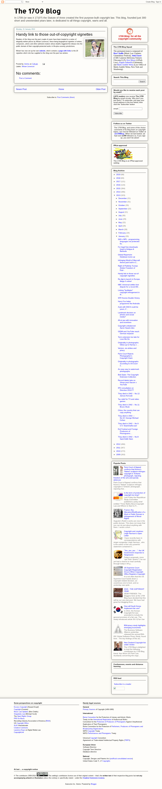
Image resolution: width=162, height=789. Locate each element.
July (120, 215)
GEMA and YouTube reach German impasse (128, 332)
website (42, 51)
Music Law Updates (21, 712)
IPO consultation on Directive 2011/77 (126, 389)
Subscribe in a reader (122, 684)
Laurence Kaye (19, 730)
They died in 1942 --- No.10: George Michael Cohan (128, 418)
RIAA (48, 721)
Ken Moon (131, 60)
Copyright (91, 731)
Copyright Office (23, 723)
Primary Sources (89, 709)
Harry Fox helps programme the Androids (129, 302)
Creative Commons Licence (93, 778)
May (120, 222)
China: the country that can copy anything (129, 411)
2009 (118, 454)
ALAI (16, 725)
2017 (118, 181)
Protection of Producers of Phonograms (111, 722)
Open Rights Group (24, 716)
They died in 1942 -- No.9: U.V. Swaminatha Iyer (128, 425)
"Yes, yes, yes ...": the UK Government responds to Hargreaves (134, 552)
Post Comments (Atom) (66, 97)
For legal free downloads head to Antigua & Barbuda (128, 249)
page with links (65, 51)
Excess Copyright (20, 707)
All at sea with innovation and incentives (128, 321)
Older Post (100, 89)
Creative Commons (21, 728)
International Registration (102, 719)
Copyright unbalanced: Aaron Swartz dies (127, 327)
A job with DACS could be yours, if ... (128, 308)
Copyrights (106, 761)
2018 (118, 178)
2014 (118, 192)
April (120, 226)
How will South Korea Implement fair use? (132, 607)
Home (61, 89)
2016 (118, 185)
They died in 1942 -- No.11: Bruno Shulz (129, 406)
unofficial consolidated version (121, 759)
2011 (118, 448)
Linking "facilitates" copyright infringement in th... (129, 292)
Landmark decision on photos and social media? (127, 315)
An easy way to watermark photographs (128, 370)
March (121, 229)
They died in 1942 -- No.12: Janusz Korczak (129, 395)
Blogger (93, 784)
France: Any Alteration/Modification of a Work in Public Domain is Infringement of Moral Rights (134, 514)
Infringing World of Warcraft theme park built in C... (129, 261)
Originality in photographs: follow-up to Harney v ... (128, 344)
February (122, 233)
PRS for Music (19, 718)
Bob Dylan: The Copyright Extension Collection (128, 376)
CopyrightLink (19, 732)
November (122, 202)
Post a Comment (25, 78)
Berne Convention (89, 717)
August (121, 212)
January (121, 236)
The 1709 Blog (37, 11)
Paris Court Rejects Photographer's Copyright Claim (125, 356)
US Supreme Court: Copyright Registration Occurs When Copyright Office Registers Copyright (134, 571)
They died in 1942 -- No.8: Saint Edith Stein (128, 438)
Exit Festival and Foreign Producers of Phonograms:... (128, 431)
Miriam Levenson (28, 66)
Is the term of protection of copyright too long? (134, 494)
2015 (118, 188)
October (121, 205)
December (122, 198)
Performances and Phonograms (99, 733)
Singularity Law (19, 714)
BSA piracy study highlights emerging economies (135, 626)
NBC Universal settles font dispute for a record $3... (129, 286)
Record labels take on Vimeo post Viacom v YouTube (127, 382)
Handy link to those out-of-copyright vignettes (128, 275)
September (123, 209)
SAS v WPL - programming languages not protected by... (128, 241)
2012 (118, 444)
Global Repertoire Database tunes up (126, 256)
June (120, 219)
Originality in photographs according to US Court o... (128, 363)
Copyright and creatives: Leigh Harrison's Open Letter (134, 533)
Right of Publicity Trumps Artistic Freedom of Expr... (128, 268)
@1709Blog (119, 134)
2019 (118, 175)
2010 (118, 451)
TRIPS (127, 740)
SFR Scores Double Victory (129, 298)
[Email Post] (43, 64)
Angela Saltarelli (125, 62)
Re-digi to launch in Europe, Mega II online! (129, 280)
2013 (118, 195)
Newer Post (21, 89)
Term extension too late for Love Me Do (128, 338)
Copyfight (17, 709)
